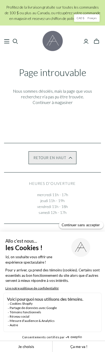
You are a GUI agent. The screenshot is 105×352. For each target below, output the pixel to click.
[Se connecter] (86, 41)
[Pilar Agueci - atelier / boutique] (53, 40)
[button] (52, 157)
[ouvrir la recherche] (15, 41)
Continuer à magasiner (53, 102)
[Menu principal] (6, 41)
